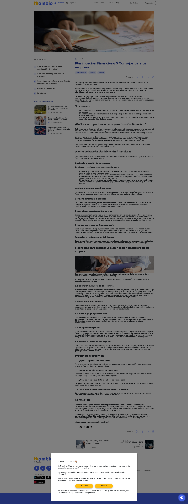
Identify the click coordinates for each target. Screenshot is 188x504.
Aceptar (104, 486)
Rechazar (84, 486)
